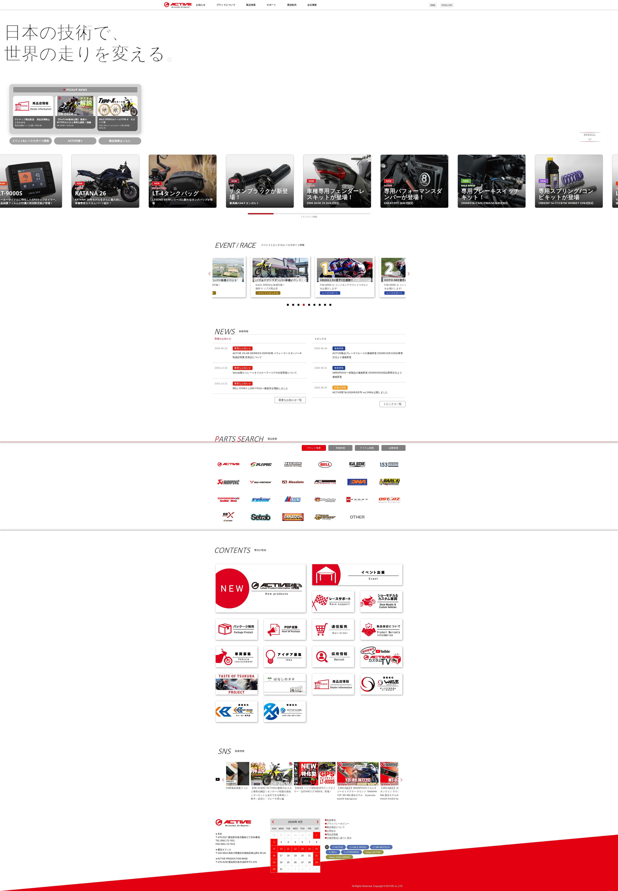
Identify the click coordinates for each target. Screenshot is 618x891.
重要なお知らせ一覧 (290, 400)
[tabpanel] (255, 276)
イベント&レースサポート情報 (30, 141)
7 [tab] (319, 305)
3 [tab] (298, 305)
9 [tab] (330, 305)
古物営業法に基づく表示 (339, 838)
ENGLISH (447, 5)
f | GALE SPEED (358, 847)
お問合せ (331, 831)
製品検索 (251, 5)
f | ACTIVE (338, 847)
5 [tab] (309, 305)
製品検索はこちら (120, 141)
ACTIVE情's (75, 141)
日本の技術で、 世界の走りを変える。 (94, 42)
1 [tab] (287, 305)
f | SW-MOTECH (381, 847)
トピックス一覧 (393, 404)
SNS (432, 5)
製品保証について (336, 827)
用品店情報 (332, 834)
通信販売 (292, 5)
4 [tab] (303, 305)
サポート (271, 5)
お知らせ (201, 5)
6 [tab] (314, 305)
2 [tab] (293, 305)
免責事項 (331, 820)
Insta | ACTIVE (373, 852)
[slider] (261, 213)
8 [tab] (325, 305)
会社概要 (312, 5)
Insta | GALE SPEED (339, 857)
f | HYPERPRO (351, 852)
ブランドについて (225, 5)
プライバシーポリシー (338, 823)
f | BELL (333, 852)
